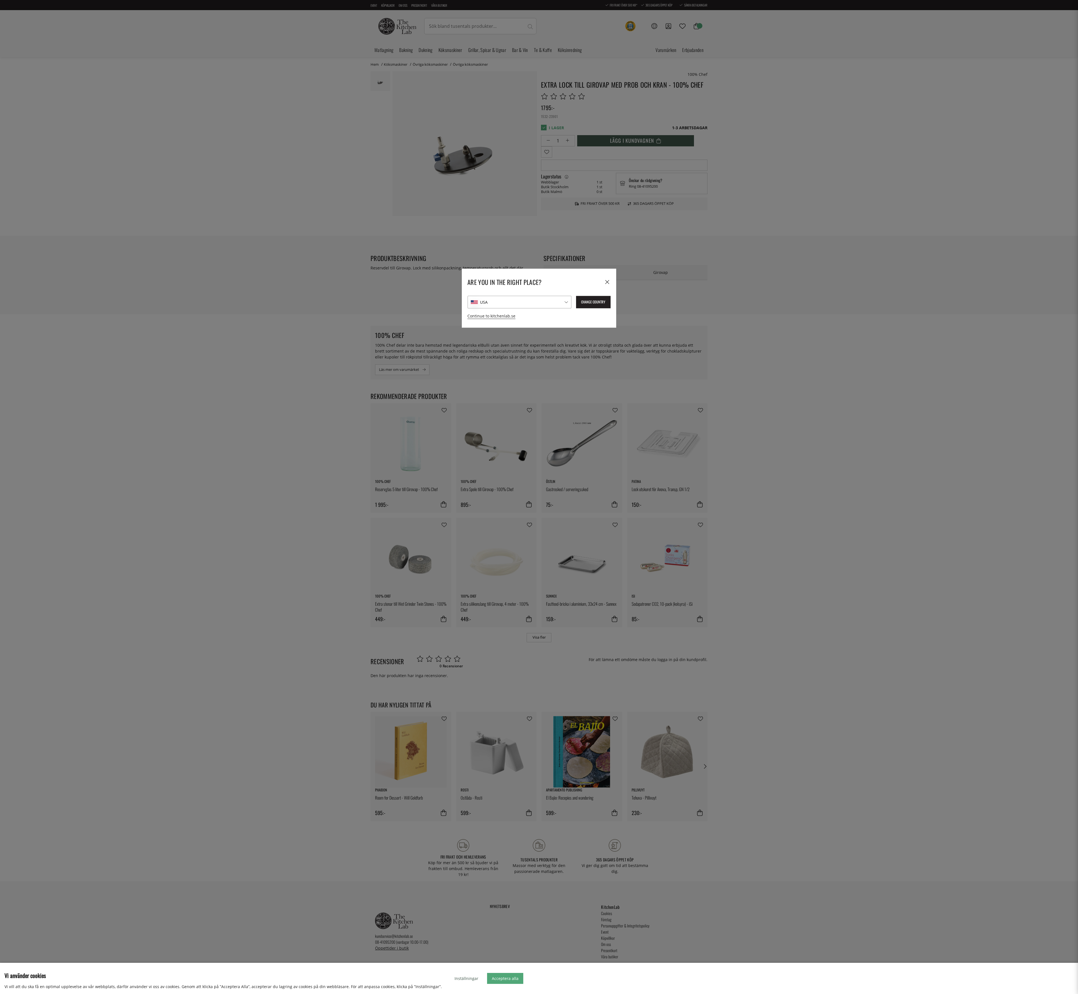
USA (484, 302)
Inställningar (466, 978)
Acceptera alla (505, 978)
